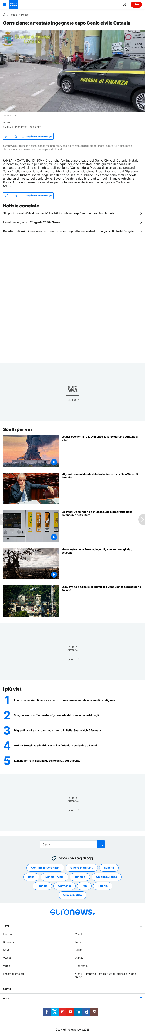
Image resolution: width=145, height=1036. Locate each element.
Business (8, 942)
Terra (78, 942)
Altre (6, 998)
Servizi (7, 988)
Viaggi (7, 958)
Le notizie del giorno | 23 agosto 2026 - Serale (31, 222)
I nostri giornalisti (13, 973)
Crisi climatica (72, 895)
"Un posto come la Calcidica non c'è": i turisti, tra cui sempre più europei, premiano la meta (58, 213)
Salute (79, 950)
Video (6, 965)
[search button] (101, 844)
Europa (7, 934)
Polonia (103, 886)
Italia (31, 876)
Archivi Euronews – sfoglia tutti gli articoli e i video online (105, 975)
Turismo (80, 876)
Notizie (13, 15)
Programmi (81, 965)
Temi (6, 925)
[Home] (4, 14)
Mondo (25, 15)
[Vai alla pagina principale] (13, 4)
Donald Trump (54, 876)
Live (136, 4)
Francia (42, 886)
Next (6, 950)
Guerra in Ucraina (81, 867)
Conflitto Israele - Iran (45, 867)
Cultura (79, 958)
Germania (64, 886)
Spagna (109, 867)
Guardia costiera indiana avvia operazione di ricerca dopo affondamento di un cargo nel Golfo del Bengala (68, 231)
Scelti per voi (17, 429)
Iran (84, 886)
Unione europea (106, 876)
